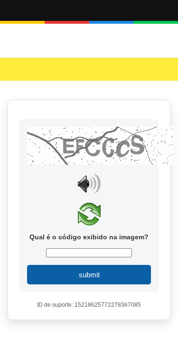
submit (89, 275)
